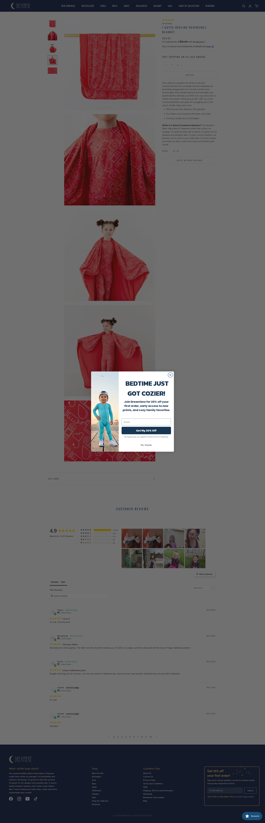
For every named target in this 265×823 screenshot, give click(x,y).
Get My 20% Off (146, 430)
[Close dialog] (170, 375)
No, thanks (146, 445)
